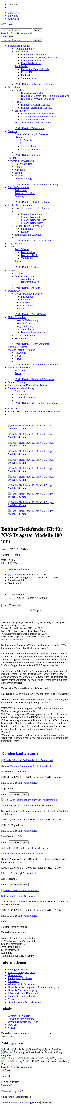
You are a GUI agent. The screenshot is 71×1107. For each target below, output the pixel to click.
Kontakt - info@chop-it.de (22, 972)
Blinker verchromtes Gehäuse (36, 107)
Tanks (11, 246)
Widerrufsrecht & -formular (22, 984)
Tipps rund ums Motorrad (21, 1018)
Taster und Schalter (25, 193)
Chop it (16, 554)
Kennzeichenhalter (24, 329)
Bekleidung (21, 394)
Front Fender (21, 51)
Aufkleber (20, 391)
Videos (11, 1027)
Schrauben (26, 299)
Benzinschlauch (29, 255)
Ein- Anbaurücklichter (32, 93)
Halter (18, 358)
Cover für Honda (23, 302)
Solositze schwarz (30, 149)
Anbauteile (20, 352)
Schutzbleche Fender (19, 45)
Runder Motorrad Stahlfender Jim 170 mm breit (26, 766)
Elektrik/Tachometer (18, 187)
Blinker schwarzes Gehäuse (35, 104)
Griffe (18, 211)
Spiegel (12, 157)
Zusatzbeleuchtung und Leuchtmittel (34, 122)
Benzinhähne (28, 252)
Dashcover (20, 308)
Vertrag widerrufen (18, 969)
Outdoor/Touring (17, 382)
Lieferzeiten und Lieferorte (22, 996)
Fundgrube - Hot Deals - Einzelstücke (27, 385)
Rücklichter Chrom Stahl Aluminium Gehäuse (45, 95)
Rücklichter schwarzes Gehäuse (37, 98)
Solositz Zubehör (23, 140)
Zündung (19, 196)
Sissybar (19, 137)
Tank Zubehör (22, 249)
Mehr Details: (34, 84)
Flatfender (26, 75)
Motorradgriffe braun (32, 214)
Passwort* (6, 1085)
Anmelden (13, 18)
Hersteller (6, 1033)
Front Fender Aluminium (34, 54)
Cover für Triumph (24, 305)
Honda (18, 166)
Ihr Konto (13, 15)
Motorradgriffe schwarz (33, 219)
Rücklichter (21, 90)
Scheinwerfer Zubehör (33, 119)
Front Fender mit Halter (33, 60)
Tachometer (21, 190)
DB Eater (19, 273)
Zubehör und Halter (25, 276)
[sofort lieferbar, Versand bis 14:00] (27, 574)
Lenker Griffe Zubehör (20, 205)
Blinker (18, 101)
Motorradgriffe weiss (32, 222)
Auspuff (12, 270)
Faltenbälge (27, 228)
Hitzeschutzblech (30, 281)
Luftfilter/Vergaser (17, 346)
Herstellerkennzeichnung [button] (14, 926)
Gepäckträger (15, 243)
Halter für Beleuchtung (26, 320)
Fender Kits (27, 72)
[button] (35, 753)
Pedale (18, 373)
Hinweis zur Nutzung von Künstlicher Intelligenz (33, 987)
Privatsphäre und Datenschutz (23, 993)
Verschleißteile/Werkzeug (21, 160)
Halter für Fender (24, 323)
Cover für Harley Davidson (29, 293)
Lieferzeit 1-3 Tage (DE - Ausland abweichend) (33, 577)
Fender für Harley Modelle (35, 69)
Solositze (12, 131)
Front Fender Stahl (31, 63)
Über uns (13, 1024)
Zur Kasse (13, 12)
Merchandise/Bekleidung (21, 388)
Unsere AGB (15, 975)
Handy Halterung (24, 326)
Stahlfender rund (29, 78)
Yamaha (19, 175)
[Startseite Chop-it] (6, 24)
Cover (18, 355)
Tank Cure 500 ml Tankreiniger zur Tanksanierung (27, 805)
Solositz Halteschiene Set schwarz (19, 896)
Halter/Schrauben (17, 317)
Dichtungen (27, 296)
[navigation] (7, 1064)
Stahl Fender (21, 66)
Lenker (25, 231)
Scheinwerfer (21, 110)
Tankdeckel (27, 258)
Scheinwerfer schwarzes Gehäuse (38, 113)
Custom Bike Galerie (19, 1015)
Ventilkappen (21, 338)
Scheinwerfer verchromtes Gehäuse (39, 116)
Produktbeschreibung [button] (12, 639)
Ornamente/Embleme (26, 397)
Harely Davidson (23, 163)
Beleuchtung (14, 87)
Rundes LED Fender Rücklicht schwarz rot (24, 853)
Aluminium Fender (24, 48)
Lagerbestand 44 (16, 580)
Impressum (13, 981)
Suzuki (18, 172)
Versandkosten (15, 999)
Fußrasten (20, 370)
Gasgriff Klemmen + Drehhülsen (32, 208)
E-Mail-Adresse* (10, 1081)
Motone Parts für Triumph (21, 349)
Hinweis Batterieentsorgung (22, 990)
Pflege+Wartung (23, 178)
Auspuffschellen (29, 279)
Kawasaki (20, 169)
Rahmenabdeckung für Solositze (31, 134)
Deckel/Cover (15, 290)
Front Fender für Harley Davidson (39, 57)
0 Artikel (6, 33)
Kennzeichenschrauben (33, 332)
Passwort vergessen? (12, 1091)
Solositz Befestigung (25, 335)
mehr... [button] (5, 794)
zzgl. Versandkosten (18, 569)
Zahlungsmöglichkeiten (20, 978)
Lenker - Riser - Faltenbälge (29, 225)
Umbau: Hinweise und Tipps (23, 1021)
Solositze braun (29, 146)
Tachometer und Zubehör (28, 234)
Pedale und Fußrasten (19, 367)
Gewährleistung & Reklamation (24, 1002)
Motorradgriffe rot (30, 217)
